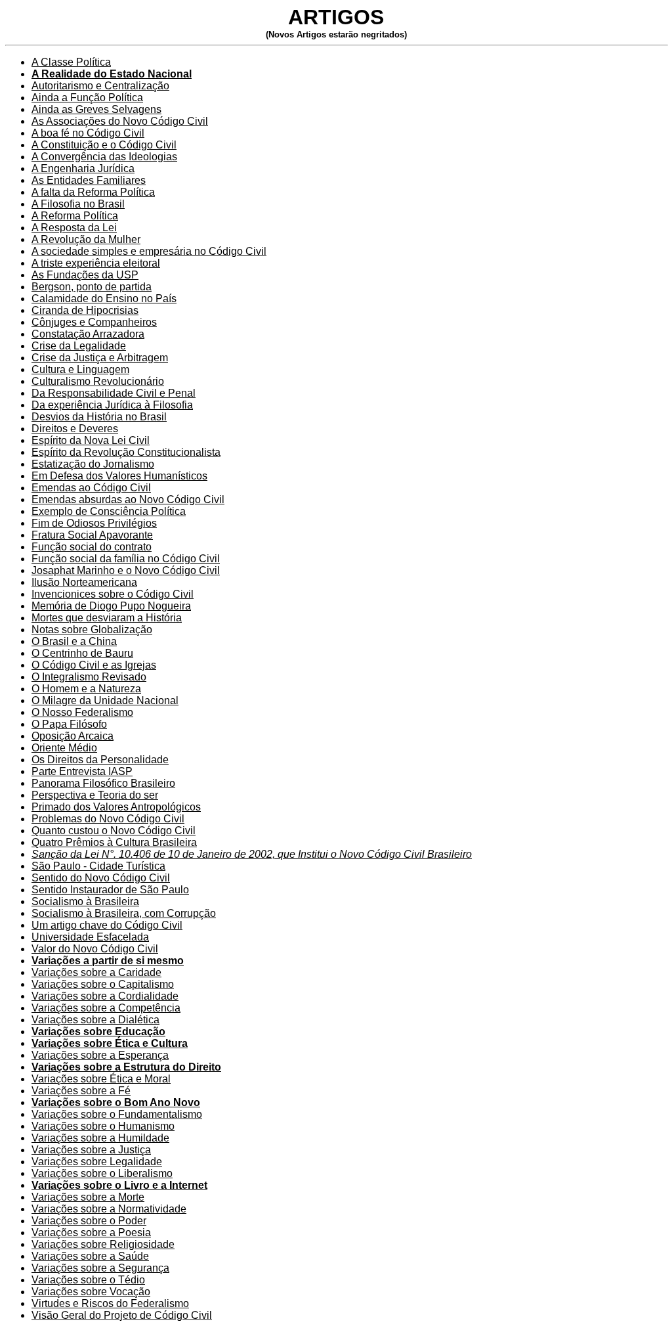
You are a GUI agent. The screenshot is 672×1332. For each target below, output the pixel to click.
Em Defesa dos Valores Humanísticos (119, 475)
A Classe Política (71, 62)
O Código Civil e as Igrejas (94, 665)
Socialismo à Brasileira (85, 901)
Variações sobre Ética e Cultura (110, 1043)
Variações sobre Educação (98, 1031)
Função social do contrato (92, 546)
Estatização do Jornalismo (93, 464)
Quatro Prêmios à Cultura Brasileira (114, 842)
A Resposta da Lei (74, 227)
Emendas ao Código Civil (91, 487)
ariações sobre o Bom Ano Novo (119, 1102)
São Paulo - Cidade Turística (98, 866)
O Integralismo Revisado (89, 676)
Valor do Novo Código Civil (95, 948)
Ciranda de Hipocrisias (85, 310)
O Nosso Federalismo (82, 712)
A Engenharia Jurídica (83, 168)
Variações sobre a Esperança (100, 1055)
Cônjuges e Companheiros (94, 322)
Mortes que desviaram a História (107, 617)
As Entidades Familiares (89, 180)
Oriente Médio (64, 747)
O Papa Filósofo (69, 724)
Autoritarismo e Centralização (100, 85)
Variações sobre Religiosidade (103, 1244)
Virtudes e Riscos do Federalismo (110, 1303)
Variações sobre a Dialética (95, 1019)
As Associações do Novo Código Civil (120, 121)
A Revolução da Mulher (86, 239)
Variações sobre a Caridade (96, 972)
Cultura (49, 381)
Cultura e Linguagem (80, 369)
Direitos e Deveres (75, 428)
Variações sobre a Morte (88, 1197)
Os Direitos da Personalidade (100, 759)
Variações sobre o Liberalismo (102, 1173)
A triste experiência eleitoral (96, 263)
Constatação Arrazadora (88, 334)
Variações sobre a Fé (81, 1090)
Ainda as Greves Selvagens (96, 109)
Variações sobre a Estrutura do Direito (126, 1067)
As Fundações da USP (85, 274)
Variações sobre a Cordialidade (105, 996)
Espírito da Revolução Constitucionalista (126, 452)
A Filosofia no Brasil (78, 204)
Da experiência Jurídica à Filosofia (112, 405)
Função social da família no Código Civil (126, 558)
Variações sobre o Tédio (88, 1279)
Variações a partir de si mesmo (108, 960)
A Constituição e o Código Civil (104, 144)
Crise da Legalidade (79, 345)
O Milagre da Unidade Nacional (105, 700)
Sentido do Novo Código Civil (101, 877)
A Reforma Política (75, 215)
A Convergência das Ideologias (104, 156)
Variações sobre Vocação (91, 1291)
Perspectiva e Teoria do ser (95, 795)
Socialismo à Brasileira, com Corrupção (124, 913)
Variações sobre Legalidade (97, 1161)
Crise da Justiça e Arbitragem (100, 357)
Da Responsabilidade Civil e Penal (114, 393)
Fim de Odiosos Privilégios (94, 523)
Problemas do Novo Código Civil (108, 818)
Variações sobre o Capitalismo (103, 984)
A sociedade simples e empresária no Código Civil (149, 251)
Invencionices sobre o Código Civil (113, 594)
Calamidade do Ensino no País (104, 298)
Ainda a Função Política (87, 97)
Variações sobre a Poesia (91, 1232)
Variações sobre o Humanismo (103, 1126)
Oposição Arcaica (73, 736)
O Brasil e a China (74, 641)
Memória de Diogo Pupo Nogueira (111, 605)
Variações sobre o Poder (89, 1220)
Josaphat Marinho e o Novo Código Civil (126, 570)
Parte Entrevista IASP (82, 771)
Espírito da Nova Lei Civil (91, 440)
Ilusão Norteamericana (84, 582)
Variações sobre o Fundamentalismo (117, 1114)
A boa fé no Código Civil (88, 133)
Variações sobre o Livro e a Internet (119, 1185)
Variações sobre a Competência (106, 1007)
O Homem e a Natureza (86, 688)
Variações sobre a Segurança (100, 1268)
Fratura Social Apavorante (92, 535)
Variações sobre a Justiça (91, 1149)
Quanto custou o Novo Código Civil (114, 830)
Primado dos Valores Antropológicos (116, 806)
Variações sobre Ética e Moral (101, 1078)
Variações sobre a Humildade (100, 1137)
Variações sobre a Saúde (90, 1256)
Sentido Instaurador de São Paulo (110, 889)
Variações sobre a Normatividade (109, 1208)
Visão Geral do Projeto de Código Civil (122, 1315)
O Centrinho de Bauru (82, 653)
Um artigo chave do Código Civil (107, 925)
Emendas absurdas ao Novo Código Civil (128, 499)
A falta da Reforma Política (93, 192)
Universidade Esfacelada (90, 937)
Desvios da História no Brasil (99, 416)
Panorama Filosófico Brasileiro (103, 783)
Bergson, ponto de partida (92, 286)
